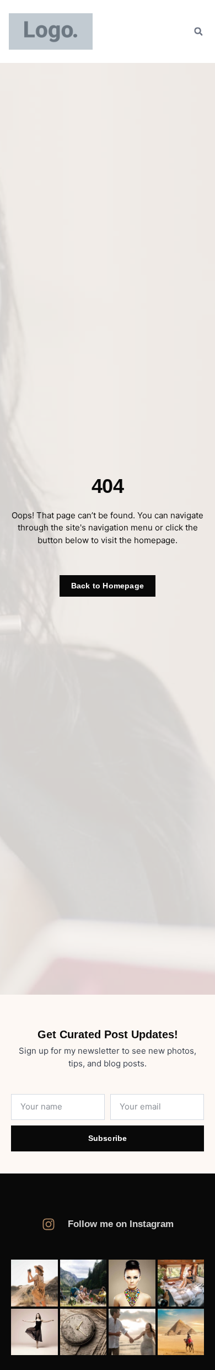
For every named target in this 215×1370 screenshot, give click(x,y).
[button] (198, 31)
